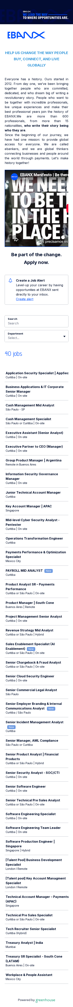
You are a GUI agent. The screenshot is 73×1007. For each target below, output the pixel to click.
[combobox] (8, 338)
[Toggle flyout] (64, 336)
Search (12, 318)
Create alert (24, 299)
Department (15, 333)
